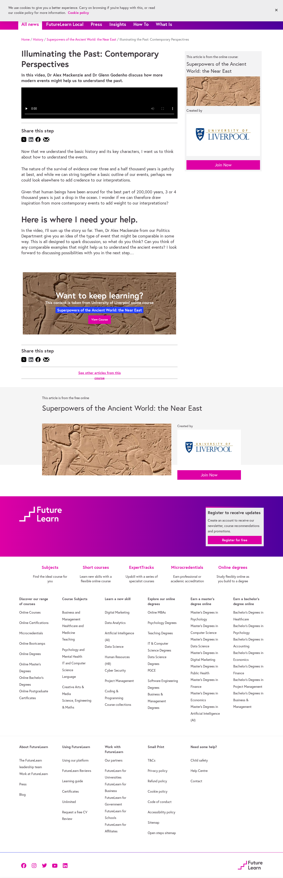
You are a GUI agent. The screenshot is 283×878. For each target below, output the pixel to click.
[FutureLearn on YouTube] (55, 865)
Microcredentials (31, 633)
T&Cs (151, 760)
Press (96, 24)
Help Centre (199, 771)
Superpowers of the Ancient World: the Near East (81, 39)
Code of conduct (160, 802)
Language (69, 677)
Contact (196, 781)
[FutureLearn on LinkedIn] (65, 865)
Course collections (118, 704)
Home (25, 39)
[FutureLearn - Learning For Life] (250, 864)
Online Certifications (33, 623)
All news (30, 24)
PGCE (152, 670)
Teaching (68, 639)
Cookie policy (157, 791)
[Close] (276, 10)
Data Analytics (115, 623)
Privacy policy (157, 771)
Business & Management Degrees (157, 701)
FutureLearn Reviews (76, 771)
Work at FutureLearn (33, 774)
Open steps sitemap (162, 833)
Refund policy (157, 781)
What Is (164, 24)
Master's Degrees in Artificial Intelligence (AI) (205, 713)
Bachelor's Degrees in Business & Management (248, 700)
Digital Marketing (117, 612)
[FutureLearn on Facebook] (25, 865)
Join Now (223, 164)
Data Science (114, 646)
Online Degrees (30, 654)
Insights (117, 24)
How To (141, 24)
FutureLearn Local (64, 24)
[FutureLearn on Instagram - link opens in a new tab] (34, 865)
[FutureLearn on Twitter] (44, 865)
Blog (22, 794)
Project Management (119, 681)
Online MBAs (157, 612)
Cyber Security (115, 670)
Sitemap (153, 822)
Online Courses (30, 612)
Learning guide (72, 781)
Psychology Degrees (162, 623)
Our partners (113, 760)
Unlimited (69, 802)
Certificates (70, 791)
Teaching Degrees (160, 633)
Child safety (199, 760)
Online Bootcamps (32, 643)
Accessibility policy (161, 812)
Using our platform (75, 760)
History (38, 39)
